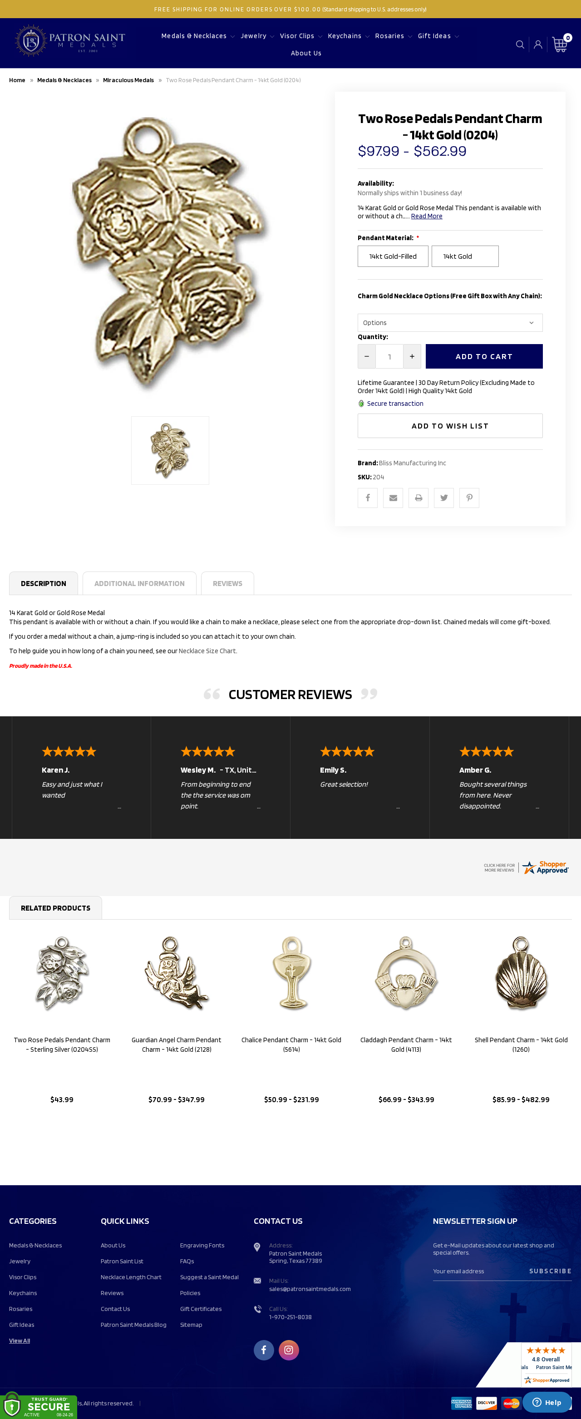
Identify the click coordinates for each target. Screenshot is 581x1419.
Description (43, 583)
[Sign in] (538, 44)
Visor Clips (297, 36)
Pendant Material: (386, 238)
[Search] (520, 44)
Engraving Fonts (202, 1245)
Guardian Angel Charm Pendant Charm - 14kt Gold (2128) (177, 1045)
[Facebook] (368, 498)
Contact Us (115, 1308)
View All (19, 1340)
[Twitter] (444, 498)
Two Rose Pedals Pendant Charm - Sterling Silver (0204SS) (62, 1045)
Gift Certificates (201, 1308)
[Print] (418, 498)
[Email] (393, 498)
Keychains (344, 36)
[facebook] (263, 1350)
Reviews (227, 583)
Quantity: (373, 337)
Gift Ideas (434, 36)
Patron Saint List (122, 1261)
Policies (190, 1292)
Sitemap (191, 1324)
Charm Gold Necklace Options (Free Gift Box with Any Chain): (450, 296)
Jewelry (253, 36)
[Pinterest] (469, 498)
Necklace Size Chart (207, 651)
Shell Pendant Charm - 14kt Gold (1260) (521, 1045)
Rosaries (389, 36)
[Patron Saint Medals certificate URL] (526, 866)
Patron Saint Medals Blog (134, 1324)
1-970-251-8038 (290, 1316)
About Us (306, 53)
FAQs (187, 1261)
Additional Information (139, 583)
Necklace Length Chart (131, 1277)
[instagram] (288, 1350)
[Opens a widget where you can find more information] (547, 1403)
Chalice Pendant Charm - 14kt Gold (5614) (291, 1045)
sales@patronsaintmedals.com (310, 1288)
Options (62, 1122)
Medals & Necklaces (194, 36)
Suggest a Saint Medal (209, 1277)
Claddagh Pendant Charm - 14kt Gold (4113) (406, 1045)
